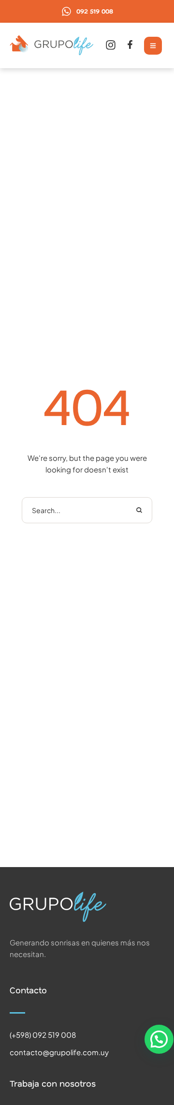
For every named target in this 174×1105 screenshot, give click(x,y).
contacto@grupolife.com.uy (59, 1052)
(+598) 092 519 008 (43, 1034)
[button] (87, 11)
